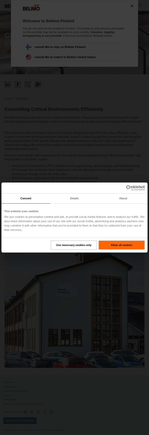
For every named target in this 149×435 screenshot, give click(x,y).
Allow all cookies (121, 245)
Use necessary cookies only (73, 245)
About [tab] (123, 198)
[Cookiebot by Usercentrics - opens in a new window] (129, 188)
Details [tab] (74, 198)
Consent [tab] (25, 198)
